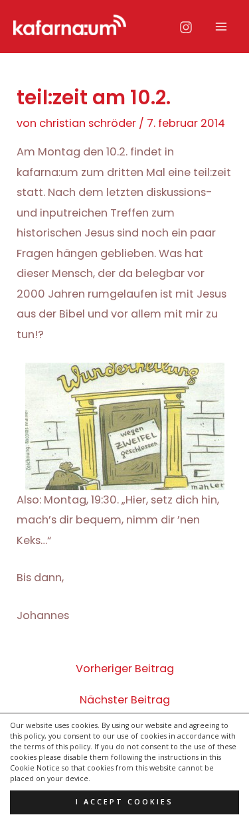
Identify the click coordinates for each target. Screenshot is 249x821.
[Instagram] (186, 27)
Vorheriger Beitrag (125, 669)
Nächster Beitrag (125, 700)
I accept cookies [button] (124, 801)
